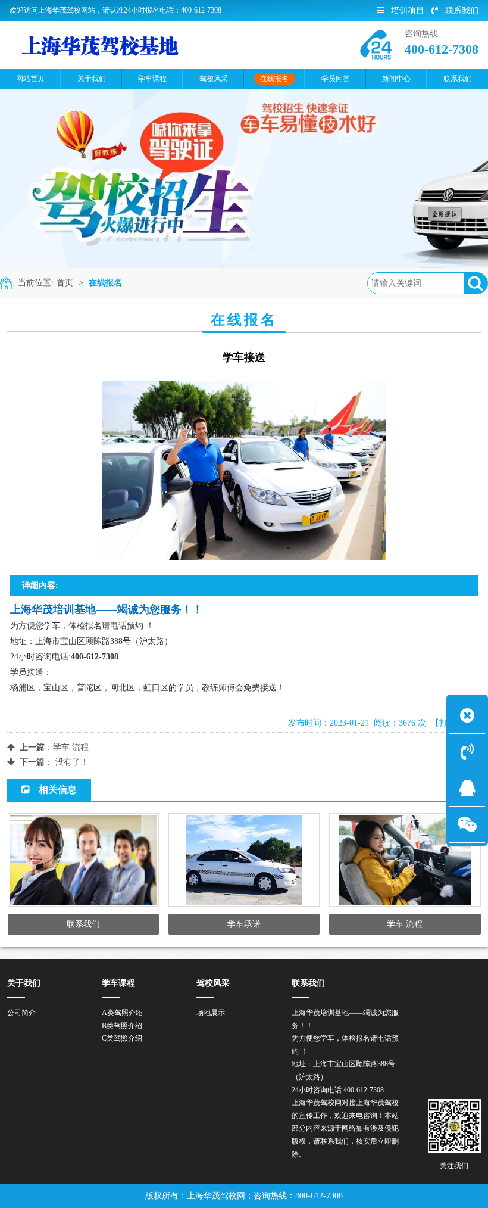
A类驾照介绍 (122, 1012)
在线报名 (105, 282)
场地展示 (210, 1012)
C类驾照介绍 (122, 1038)
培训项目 (407, 10)
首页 (65, 282)
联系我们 (461, 10)
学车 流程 (71, 747)
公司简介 (21, 1012)
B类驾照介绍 (122, 1026)
